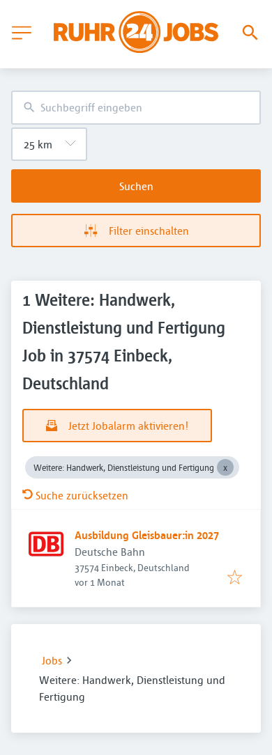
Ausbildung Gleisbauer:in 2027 (147, 535)
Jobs (52, 660)
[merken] (234, 578)
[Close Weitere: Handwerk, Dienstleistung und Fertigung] (225, 467)
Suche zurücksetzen (82, 495)
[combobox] (136, 108)
